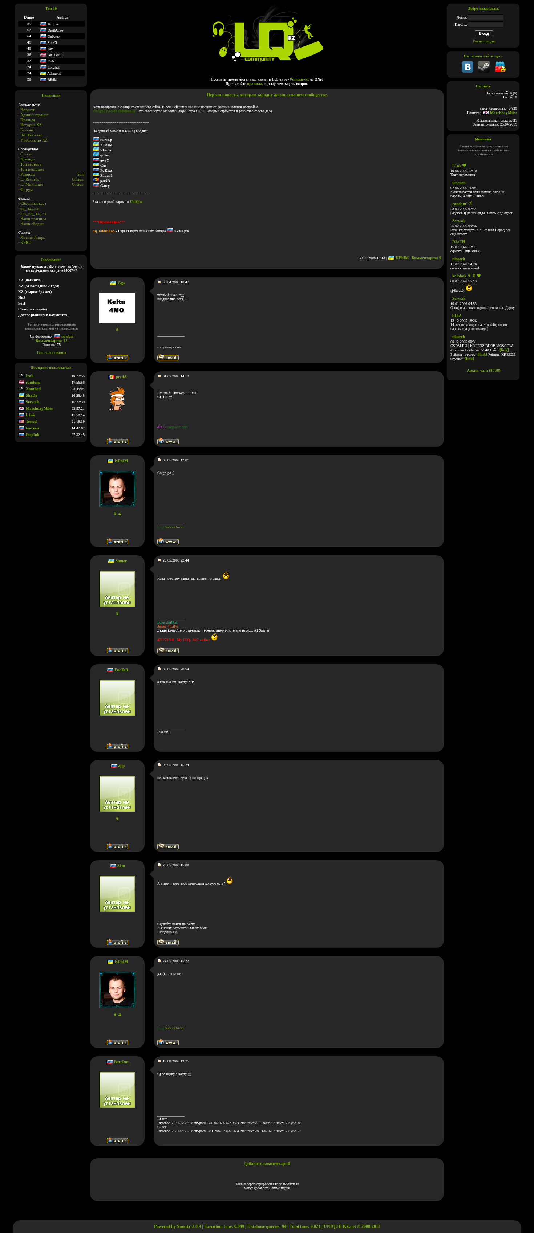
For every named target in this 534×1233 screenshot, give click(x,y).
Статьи (26, 154)
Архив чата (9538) (484, 370)
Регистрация (484, 41)
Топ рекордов (32, 169)
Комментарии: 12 (52, 340)
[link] (504, 350)
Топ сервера (30, 164)
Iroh (29, 375)
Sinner (121, 561)
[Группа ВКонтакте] (467, 71)
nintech (458, 259)
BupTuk (32, 434)
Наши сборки (32, 223)
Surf (81, 174)
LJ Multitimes (31, 184)
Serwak (32, 402)
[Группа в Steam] (484, 71)
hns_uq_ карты (33, 213)
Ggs (121, 283)
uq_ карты (29, 208)
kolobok (459, 276)
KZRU (25, 242)
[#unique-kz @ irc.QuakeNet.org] (500, 71)
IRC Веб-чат (31, 135)
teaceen (32, 428)
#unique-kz (299, 79)
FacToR (121, 669)
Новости (27, 109)
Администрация (34, 115)
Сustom (78, 184)
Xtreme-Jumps (32, 237)
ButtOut (121, 1062)
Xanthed (33, 389)
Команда (27, 159)
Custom (78, 179)
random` (33, 382)
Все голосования (51, 352)
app (121, 765)
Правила (27, 120)
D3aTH (458, 242)
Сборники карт (33, 203)
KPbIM (402, 258)
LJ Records (29, 179)
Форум (26, 189)
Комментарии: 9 (426, 258)
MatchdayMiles (39, 408)
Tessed (31, 421)
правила (254, 83)
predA (121, 377)
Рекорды (27, 174)
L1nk (30, 415)
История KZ (31, 125)
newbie (66, 336)
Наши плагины (33, 218)
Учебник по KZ (34, 140)
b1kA (457, 315)
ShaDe (31, 395)
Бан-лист (28, 130)
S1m (121, 865)
